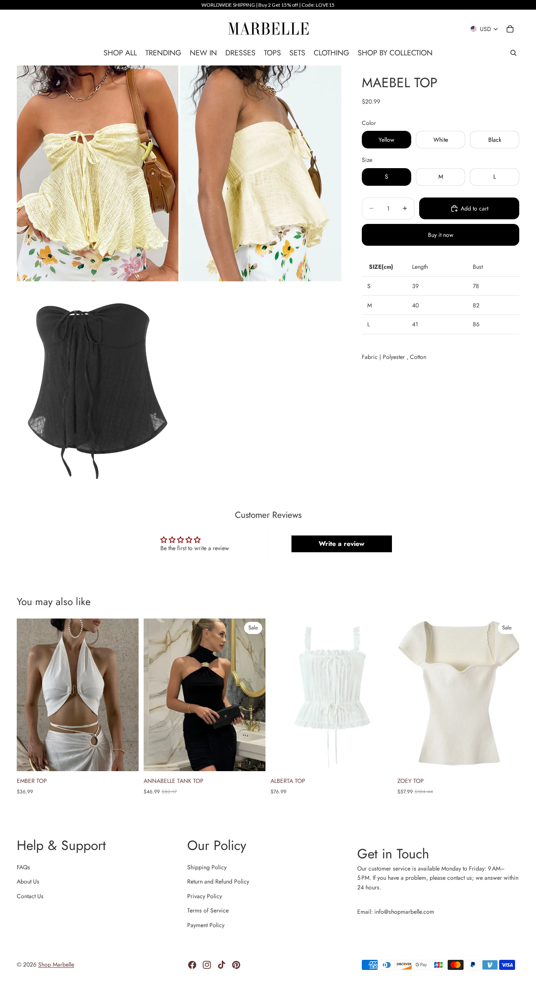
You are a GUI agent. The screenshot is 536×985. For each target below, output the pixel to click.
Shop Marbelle (56, 964)
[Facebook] (192, 965)
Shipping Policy (207, 867)
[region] (268, 5)
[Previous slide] (29, 695)
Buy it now (441, 235)
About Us (28, 881)
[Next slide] (126, 695)
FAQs (23, 867)
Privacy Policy (204, 896)
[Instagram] (207, 965)
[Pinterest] (236, 965)
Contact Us (30, 896)
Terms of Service (208, 910)
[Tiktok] (221, 965)
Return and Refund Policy (218, 881)
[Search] (513, 53)
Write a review (341, 543)
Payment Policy (205, 925)
